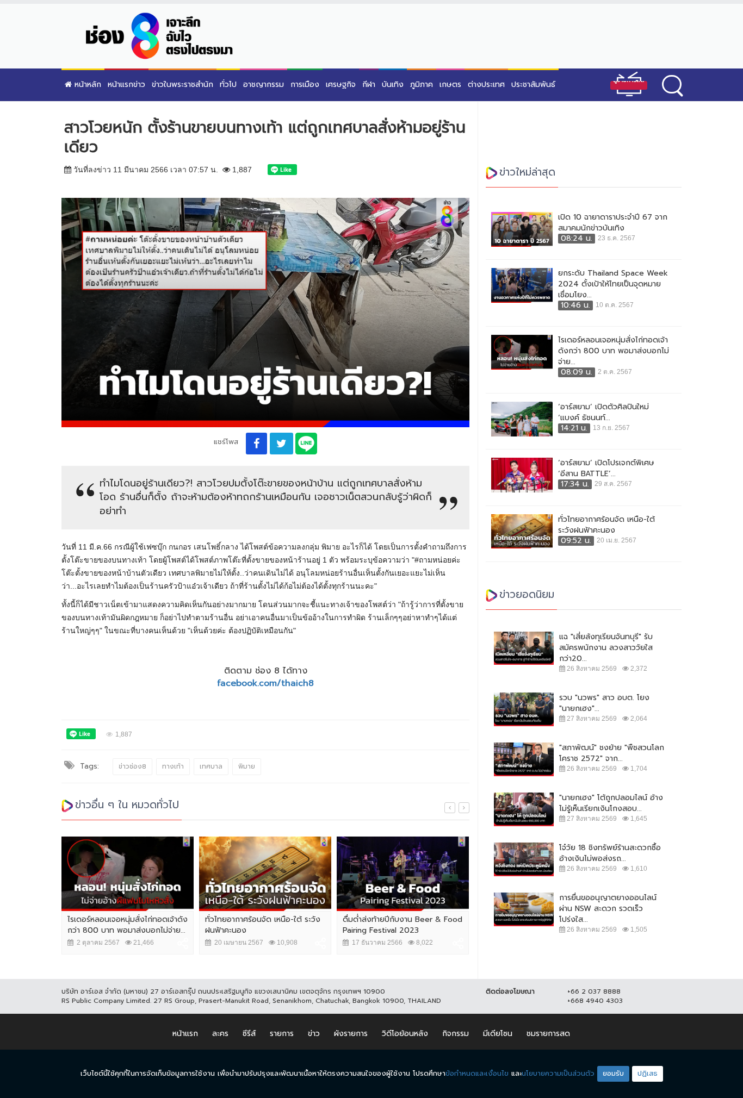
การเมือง (304, 84)
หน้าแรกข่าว (126, 84)
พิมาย (246, 766)
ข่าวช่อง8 (132, 766)
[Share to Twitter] (281, 443)
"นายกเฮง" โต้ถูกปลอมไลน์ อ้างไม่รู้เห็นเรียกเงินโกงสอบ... (611, 803)
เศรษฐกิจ (341, 84)
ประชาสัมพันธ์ (533, 84)
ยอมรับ (613, 1073)
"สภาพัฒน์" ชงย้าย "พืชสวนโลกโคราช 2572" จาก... (611, 753)
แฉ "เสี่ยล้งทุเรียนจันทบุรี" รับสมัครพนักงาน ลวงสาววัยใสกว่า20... (606, 648)
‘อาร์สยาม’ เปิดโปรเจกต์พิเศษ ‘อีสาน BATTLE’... (606, 468)
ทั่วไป (228, 84)
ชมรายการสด (548, 1033)
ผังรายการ (351, 1033)
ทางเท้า (173, 766)
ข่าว (314, 1033)
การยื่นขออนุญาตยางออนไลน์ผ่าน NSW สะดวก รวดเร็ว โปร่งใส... (608, 909)
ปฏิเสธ (647, 1073)
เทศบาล (211, 766)
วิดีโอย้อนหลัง (405, 1033)
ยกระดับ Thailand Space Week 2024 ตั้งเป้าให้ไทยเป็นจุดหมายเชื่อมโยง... (613, 284)
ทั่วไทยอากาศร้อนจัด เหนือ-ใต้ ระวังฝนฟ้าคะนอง (262, 924)
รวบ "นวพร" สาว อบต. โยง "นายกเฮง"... (604, 703)
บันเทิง (393, 84)
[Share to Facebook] (256, 443)
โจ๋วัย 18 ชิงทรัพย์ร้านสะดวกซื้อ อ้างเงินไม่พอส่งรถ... (610, 853)
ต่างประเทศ (486, 84)
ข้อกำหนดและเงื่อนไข (477, 1073)
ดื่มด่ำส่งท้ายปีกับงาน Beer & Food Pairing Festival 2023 (402, 924)
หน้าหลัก (86, 84)
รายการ (282, 1033)
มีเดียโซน (497, 1033)
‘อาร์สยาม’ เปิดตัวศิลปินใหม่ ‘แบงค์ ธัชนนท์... (603, 412)
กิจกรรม (455, 1033)
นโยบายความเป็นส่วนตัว (558, 1073)
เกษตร (450, 84)
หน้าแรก (185, 1033)
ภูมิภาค (421, 84)
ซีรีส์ (249, 1033)
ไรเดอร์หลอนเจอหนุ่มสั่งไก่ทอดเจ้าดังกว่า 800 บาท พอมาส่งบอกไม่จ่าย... (127, 924)
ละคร (220, 1033)
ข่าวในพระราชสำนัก (182, 84)
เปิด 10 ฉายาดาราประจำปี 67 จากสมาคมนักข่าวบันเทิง (612, 223)
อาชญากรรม (263, 84)
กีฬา (368, 84)
